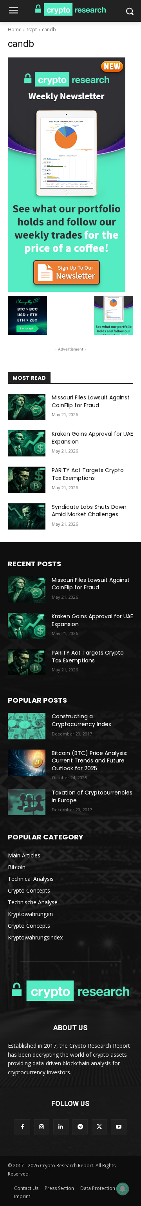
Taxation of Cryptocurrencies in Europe (92, 796)
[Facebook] (22, 1126)
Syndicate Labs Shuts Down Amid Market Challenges (89, 511)
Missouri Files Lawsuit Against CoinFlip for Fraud (91, 401)
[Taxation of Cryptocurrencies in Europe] (26, 802)
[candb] (70, 174)
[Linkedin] (61, 1126)
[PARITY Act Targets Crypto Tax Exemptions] (26, 480)
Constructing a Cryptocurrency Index (81, 720)
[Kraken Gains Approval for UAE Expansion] (26, 443)
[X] (99, 1126)
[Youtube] (118, 1126)
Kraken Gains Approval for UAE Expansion (92, 438)
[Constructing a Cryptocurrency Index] (26, 726)
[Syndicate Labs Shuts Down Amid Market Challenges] (26, 516)
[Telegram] (80, 1126)
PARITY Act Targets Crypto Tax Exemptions (88, 474)
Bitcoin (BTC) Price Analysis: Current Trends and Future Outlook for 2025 (89, 760)
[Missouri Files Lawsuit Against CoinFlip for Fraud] (26, 407)
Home (15, 29)
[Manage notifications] (122, 1189)
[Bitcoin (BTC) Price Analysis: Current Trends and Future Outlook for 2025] (26, 763)
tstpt (32, 29)
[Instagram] (41, 1126)
